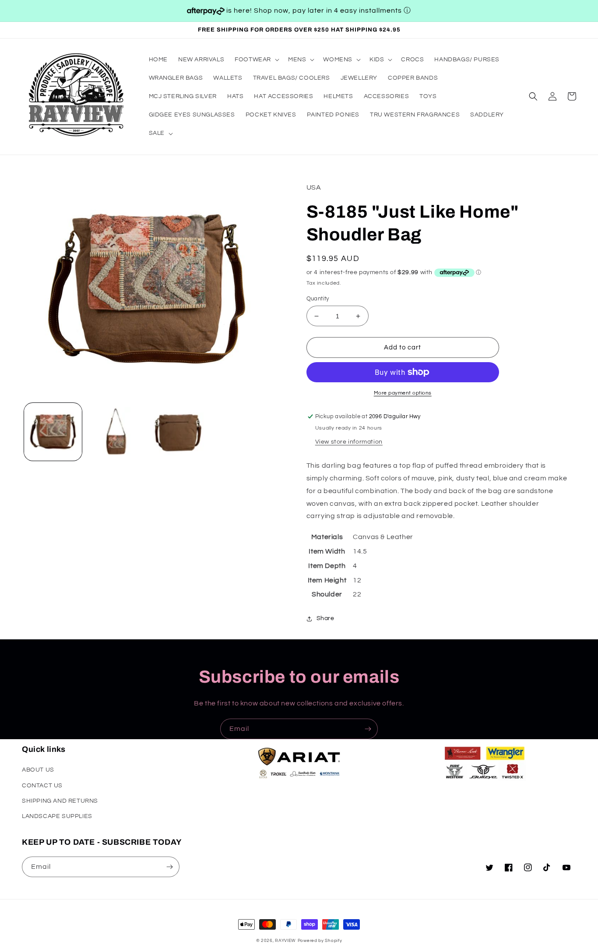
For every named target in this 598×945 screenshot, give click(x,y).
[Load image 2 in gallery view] (115, 432)
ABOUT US (38, 770)
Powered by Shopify (320, 940)
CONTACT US (42, 786)
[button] (256, 59)
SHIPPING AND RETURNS (60, 801)
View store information (349, 442)
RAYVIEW (285, 940)
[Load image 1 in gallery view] (53, 432)
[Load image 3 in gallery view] (177, 432)
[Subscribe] (367, 729)
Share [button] (325, 618)
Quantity (317, 299)
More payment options (403, 393)
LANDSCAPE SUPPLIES (57, 816)
